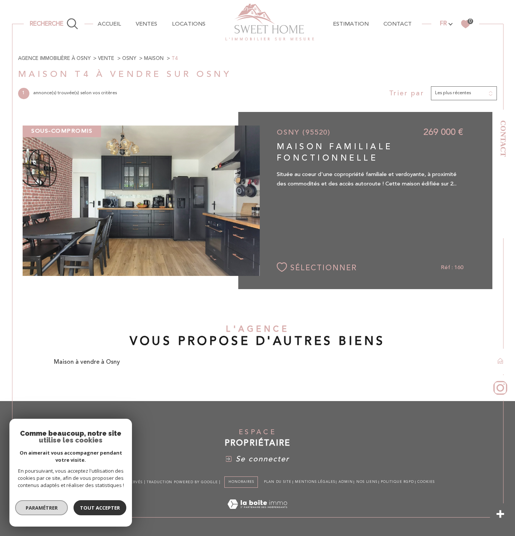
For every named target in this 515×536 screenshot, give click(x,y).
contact (397, 24)
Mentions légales (315, 481)
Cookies (425, 482)
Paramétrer (42, 507)
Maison (154, 58)
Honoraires (241, 481)
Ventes (146, 24)
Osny (129, 58)
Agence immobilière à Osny (54, 58)
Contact (503, 138)
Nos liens (366, 481)
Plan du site (277, 481)
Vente (106, 58)
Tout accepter (100, 507)
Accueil (109, 24)
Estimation (351, 24)
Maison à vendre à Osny (87, 361)
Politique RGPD (397, 481)
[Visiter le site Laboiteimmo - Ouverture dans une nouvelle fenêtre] (257, 513)
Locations (188, 24)
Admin (346, 481)
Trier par (407, 93)
